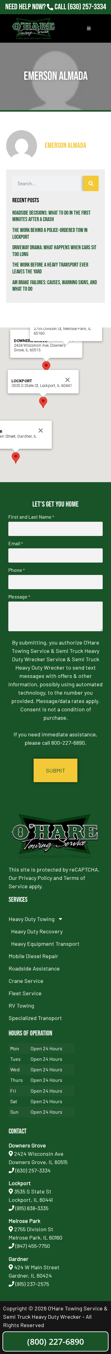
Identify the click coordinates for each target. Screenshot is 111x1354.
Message (19, 596)
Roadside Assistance (34, 968)
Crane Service (26, 980)
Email (15, 543)
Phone (16, 570)
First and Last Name (31, 516)
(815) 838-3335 (31, 1208)
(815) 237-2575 (87, 15)
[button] (46, 367)
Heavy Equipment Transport (45, 943)
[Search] (91, 183)
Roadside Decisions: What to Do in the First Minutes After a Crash (51, 216)
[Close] (67, 379)
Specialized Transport (35, 1017)
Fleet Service (25, 993)
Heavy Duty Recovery (37, 931)
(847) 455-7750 (32, 1245)
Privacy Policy (35, 877)
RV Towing (21, 1005)
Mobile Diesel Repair (33, 956)
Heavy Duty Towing (32, 918)
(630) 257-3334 (87, 7)
